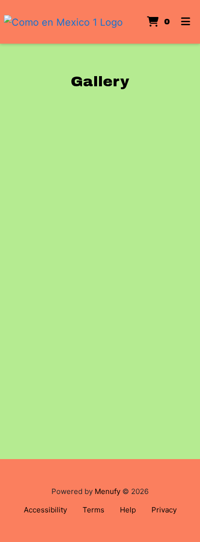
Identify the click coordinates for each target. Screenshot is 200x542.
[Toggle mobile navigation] (185, 22)
